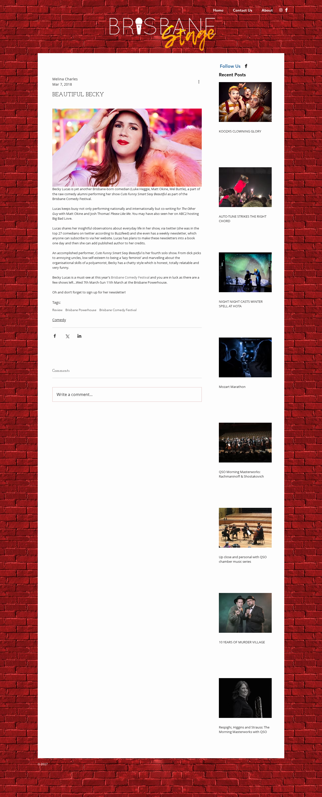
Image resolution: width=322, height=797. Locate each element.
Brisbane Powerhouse (80, 310)
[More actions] (199, 82)
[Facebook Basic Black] (246, 66)
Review (57, 310)
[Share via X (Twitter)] (67, 336)
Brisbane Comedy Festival (118, 310)
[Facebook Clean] (286, 10)
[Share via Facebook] (54, 336)
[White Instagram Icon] (281, 10)
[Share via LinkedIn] (79, 336)
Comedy (59, 319)
